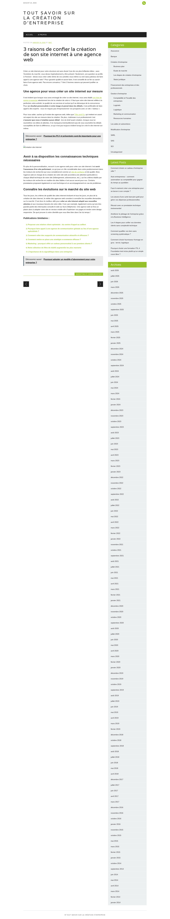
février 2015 (115, 852)
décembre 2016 (117, 807)
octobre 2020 (116, 617)
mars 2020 (115, 656)
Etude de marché (120, 71)
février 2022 (115, 533)
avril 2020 (114, 651)
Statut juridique (119, 79)
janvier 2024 (115, 405)
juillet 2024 (115, 377)
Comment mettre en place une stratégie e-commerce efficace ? (54, 239)
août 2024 (115, 371)
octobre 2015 (116, 835)
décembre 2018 (117, 735)
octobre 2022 (116, 489)
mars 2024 (115, 393)
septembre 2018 (117, 746)
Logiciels (116, 105)
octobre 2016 (116, 819)
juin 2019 (114, 707)
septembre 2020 (117, 623)
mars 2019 (115, 723)
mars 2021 (115, 589)
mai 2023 (114, 449)
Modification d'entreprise (120, 130)
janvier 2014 (115, 902)
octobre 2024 (116, 360)
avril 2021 (114, 584)
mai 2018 (114, 768)
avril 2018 (114, 774)
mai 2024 (114, 388)
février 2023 (115, 466)
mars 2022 (115, 528)
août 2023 (115, 433)
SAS (112, 141)
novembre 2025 (117, 298)
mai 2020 (114, 645)
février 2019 (115, 729)
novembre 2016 (117, 813)
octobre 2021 (116, 550)
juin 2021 (114, 572)
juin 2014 (114, 874)
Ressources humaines (122, 118)
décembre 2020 (117, 606)
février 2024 (115, 399)
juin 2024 (114, 382)
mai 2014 (114, 880)
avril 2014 (114, 886)
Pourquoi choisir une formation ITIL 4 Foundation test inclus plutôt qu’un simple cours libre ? (127, 251)
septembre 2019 (117, 690)
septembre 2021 (117, 556)
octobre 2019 (116, 684)
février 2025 (115, 337)
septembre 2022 (117, 494)
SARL (113, 135)
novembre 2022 (117, 483)
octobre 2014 (116, 863)
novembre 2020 (117, 612)
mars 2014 (115, 891)
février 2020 (115, 662)
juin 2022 (114, 511)
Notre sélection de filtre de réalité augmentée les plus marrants (54, 248)
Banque (114, 56)
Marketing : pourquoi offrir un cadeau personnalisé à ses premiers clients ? (60, 244)
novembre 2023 (117, 416)
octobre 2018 (116, 740)
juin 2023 (114, 444)
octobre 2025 (116, 304)
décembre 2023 (117, 410)
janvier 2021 (115, 600)
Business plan (118, 66)
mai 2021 (114, 578)
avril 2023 (114, 455)
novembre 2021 (117, 544)
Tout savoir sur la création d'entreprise (49, 18)
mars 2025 (115, 332)
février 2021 (115, 595)
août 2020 (115, 628)
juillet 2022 (115, 505)
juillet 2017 (115, 785)
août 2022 (115, 500)
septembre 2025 (117, 310)
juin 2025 (114, 315)
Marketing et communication (89, 274)
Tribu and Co (79, 114)
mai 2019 (114, 712)
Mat (50, 42)
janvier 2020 (115, 668)
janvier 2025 (115, 343)
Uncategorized (116, 152)
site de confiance (78, 172)
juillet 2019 (115, 701)
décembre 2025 (117, 293)
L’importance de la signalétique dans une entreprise (50, 252)
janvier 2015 (115, 858)
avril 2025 (114, 326)
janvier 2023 (115, 472)
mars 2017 (115, 802)
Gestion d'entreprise (119, 94)
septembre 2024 (117, 365)
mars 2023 (115, 461)
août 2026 (115, 270)
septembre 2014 (117, 869)
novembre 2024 (117, 354)
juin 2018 (114, 763)
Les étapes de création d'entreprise (127, 75)
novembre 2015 (117, 830)
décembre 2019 (117, 673)
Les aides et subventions (120, 124)
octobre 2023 (116, 421)
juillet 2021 (115, 567)
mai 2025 (114, 321)
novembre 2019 (117, 679)
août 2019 (115, 695)
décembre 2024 (117, 349)
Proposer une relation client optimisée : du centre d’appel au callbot (57, 224)
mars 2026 (115, 287)
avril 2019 (114, 718)
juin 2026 (114, 282)
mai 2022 (114, 516)
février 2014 (115, 897)
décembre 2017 (117, 779)
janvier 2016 (115, 824)
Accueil (29, 34)
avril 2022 (114, 522)
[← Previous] (26, 284)
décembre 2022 (117, 477)
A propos (42, 34)
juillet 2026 (115, 276)
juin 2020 (114, 640)
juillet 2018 (115, 757)
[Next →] (100, 284)
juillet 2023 (115, 438)
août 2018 (115, 751)
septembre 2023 (117, 427)
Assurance (115, 51)
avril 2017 (114, 796)
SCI (112, 146)
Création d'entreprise (119, 62)
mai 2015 (114, 841)
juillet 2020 (115, 634)
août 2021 (115, 561)
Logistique (117, 110)
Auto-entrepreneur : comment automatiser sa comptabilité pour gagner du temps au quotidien (127, 180)
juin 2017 (114, 791)
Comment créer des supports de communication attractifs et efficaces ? (58, 235)
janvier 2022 (115, 539)
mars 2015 (115, 847)
